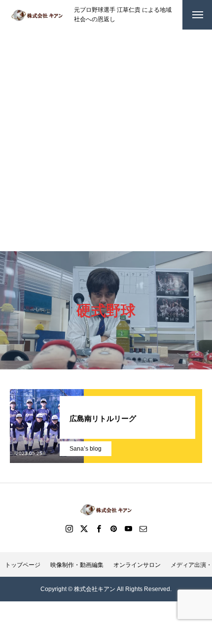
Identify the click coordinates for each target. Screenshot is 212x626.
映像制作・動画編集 (77, 564)
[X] (84, 528)
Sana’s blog (86, 448)
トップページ (22, 564)
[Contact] (143, 528)
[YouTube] (128, 528)
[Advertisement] (106, 140)
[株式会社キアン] (37, 14)
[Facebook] (99, 528)
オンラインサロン (137, 564)
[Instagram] (69, 528)
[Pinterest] (113, 528)
